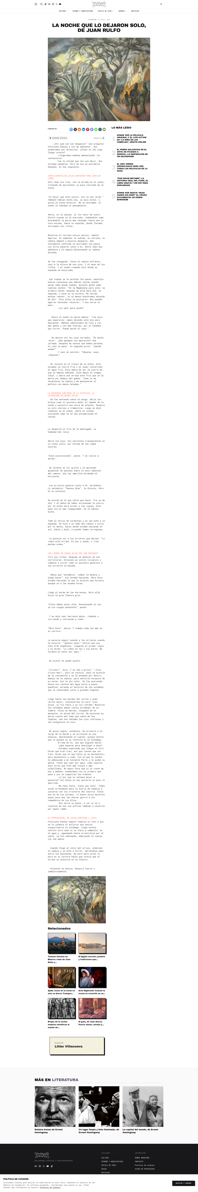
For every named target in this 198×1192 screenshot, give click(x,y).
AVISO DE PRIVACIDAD (144, 1169)
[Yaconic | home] (66, 1155)
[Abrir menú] (37, 4)
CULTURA (62, 11)
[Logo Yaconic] (99, 4)
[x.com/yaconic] (56, 4)
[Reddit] (79, 129)
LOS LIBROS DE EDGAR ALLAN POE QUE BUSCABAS (73, 553)
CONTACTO (139, 1161)
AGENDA (121, 11)
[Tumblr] (100, 129)
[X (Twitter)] (44, 1166)
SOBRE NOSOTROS (142, 1158)
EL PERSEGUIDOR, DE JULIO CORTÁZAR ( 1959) (72, 818)
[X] (75, 129)
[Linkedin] (83, 129)
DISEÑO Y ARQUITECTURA (83, 11)
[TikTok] (46, 4)
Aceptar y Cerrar (183, 1183)
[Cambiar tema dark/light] (161, 4)
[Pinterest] (87, 129)
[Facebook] (49, 4)
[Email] (104, 129)
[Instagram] (53, 4)
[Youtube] (60, 4)
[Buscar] (41, 4)
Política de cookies (144, 1165)
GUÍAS (104, 1169)
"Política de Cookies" (50, 1187)
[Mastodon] (91, 129)
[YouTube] (48, 1166)
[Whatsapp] (96, 129)
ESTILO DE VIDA (105, 11)
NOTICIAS (135, 11)
